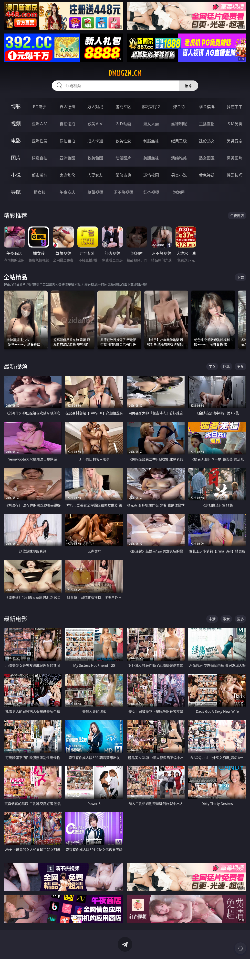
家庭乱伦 (67, 175)
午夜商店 (67, 192)
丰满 (212, 619)
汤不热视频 (123, 192)
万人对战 (95, 106)
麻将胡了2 (151, 106)
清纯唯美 (179, 158)
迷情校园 (151, 175)
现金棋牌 (207, 106)
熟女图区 (207, 158)
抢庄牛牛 (234, 106)
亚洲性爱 (39, 141)
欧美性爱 (123, 141)
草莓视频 (95, 192)
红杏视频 (151, 192)
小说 (16, 175)
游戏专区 (123, 106)
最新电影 (15, 619)
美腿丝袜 (151, 158)
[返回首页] (240, 948)
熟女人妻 (151, 123)
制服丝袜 (151, 141)
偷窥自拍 (39, 158)
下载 (240, 277)
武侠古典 (123, 175)
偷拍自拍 (67, 141)
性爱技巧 (234, 175)
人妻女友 (95, 175)
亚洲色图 (67, 158)
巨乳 (226, 366)
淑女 (226, 619)
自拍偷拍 (67, 123)
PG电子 (39, 106)
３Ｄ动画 (123, 123)
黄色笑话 (207, 175)
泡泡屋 (179, 192)
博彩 (16, 106)
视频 (16, 123)
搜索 (188, 85)
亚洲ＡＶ (39, 123)
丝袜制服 (179, 123)
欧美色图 (95, 158)
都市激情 (39, 175)
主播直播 (207, 123)
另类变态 (234, 141)
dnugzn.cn (125, 73)
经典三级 (179, 141)
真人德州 (67, 106)
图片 (16, 158)
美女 (212, 366)
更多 (240, 366)
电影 (16, 140)
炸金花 (179, 106)
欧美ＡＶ (95, 123)
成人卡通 (95, 141)
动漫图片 (123, 158)
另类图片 (234, 158)
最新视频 (15, 366)
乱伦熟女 (207, 141)
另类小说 (179, 175)
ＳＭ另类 (234, 123)
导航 (16, 192)
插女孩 (39, 192)
